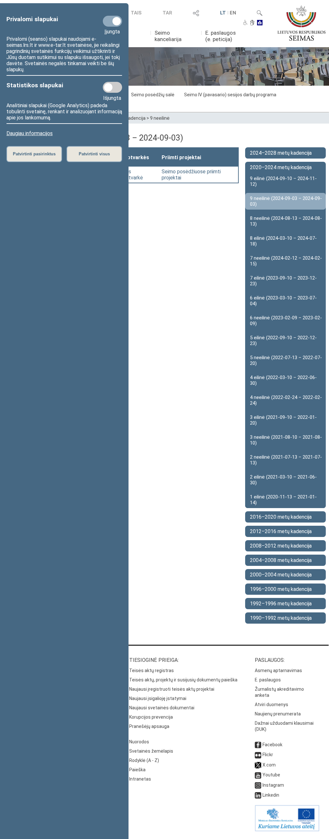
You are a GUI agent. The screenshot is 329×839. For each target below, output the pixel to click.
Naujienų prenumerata (278, 713)
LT (223, 13)
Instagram (273, 785)
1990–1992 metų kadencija (281, 618)
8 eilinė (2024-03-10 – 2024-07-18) (283, 241)
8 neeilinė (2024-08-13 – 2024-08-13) (286, 221)
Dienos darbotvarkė (129, 175)
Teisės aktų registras (151, 670)
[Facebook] (258, 744)
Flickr (267, 754)
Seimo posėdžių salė (152, 94)
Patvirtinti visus (94, 153)
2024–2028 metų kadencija (281, 153)
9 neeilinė (160, 118)
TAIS (136, 13)
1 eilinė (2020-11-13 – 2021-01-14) (283, 500)
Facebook (272, 744)
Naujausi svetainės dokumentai (161, 707)
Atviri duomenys (271, 704)
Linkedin (270, 795)
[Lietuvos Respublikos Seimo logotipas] (301, 23)
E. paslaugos (268, 679)
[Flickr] (258, 754)
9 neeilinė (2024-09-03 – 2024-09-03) (286, 201)
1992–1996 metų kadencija (281, 604)
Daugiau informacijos (29, 133)
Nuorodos (139, 741)
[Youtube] (258, 774)
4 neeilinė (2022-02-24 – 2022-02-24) (286, 400)
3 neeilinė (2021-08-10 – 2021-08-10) (286, 440)
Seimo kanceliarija (168, 36)
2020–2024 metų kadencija (281, 167)
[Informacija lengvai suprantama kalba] (259, 23)
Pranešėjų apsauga (149, 726)
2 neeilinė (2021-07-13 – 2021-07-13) (286, 460)
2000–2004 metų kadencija (281, 575)
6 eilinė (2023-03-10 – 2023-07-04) (283, 301)
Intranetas (140, 779)
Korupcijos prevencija (151, 717)
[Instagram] (258, 785)
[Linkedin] (258, 795)
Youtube (271, 774)
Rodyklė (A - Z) (144, 760)
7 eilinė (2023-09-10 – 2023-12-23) (283, 281)
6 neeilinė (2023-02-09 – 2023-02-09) (286, 320)
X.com (269, 764)
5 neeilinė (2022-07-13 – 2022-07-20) (286, 360)
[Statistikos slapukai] (112, 87)
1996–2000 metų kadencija (281, 589)
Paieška (137, 769)
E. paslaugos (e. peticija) (220, 36)
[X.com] (258, 764)
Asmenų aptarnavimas (278, 670)
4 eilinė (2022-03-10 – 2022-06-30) (283, 380)
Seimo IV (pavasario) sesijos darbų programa (230, 94)
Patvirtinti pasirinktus (34, 153)
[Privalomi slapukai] (112, 21)
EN (233, 13)
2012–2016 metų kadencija (281, 531)
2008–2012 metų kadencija (281, 546)
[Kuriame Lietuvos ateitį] (287, 829)
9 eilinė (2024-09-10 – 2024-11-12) (283, 181)
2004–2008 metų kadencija (281, 560)
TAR (167, 13)
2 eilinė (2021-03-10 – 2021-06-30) (283, 480)
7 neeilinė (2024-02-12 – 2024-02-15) (286, 261)
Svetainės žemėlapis (151, 751)
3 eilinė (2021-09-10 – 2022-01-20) (283, 420)
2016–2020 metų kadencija (281, 517)
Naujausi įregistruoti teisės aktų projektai (171, 689)
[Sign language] (252, 23)
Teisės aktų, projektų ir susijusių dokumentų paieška (183, 679)
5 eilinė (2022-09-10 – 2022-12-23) (283, 340)
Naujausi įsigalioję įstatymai (157, 698)
